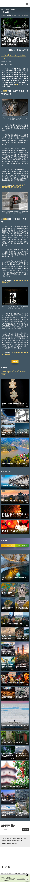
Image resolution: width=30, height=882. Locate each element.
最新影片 (9, 843)
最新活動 (14, 843)
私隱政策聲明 (17, 873)
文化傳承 (3, 15)
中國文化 (5, 55)
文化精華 (7, 9)
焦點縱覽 (9, 840)
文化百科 (14, 15)
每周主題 (4, 843)
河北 (16, 55)
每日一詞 (20, 15)
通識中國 (4, 461)
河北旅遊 (23, 55)
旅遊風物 (10, 430)
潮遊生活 (4, 430)
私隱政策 (7, 879)
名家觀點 (14, 840)
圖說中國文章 (6, 472)
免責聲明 (24, 873)
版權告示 (9, 873)
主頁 (2, 9)
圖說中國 (13, 9)
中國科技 (4, 838)
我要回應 (15, 361)
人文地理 (10, 461)
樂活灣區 (9, 838)
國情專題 (19, 840)
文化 (3, 58)
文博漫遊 (26, 15)
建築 (11, 55)
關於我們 (3, 873)
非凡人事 (25, 838)
